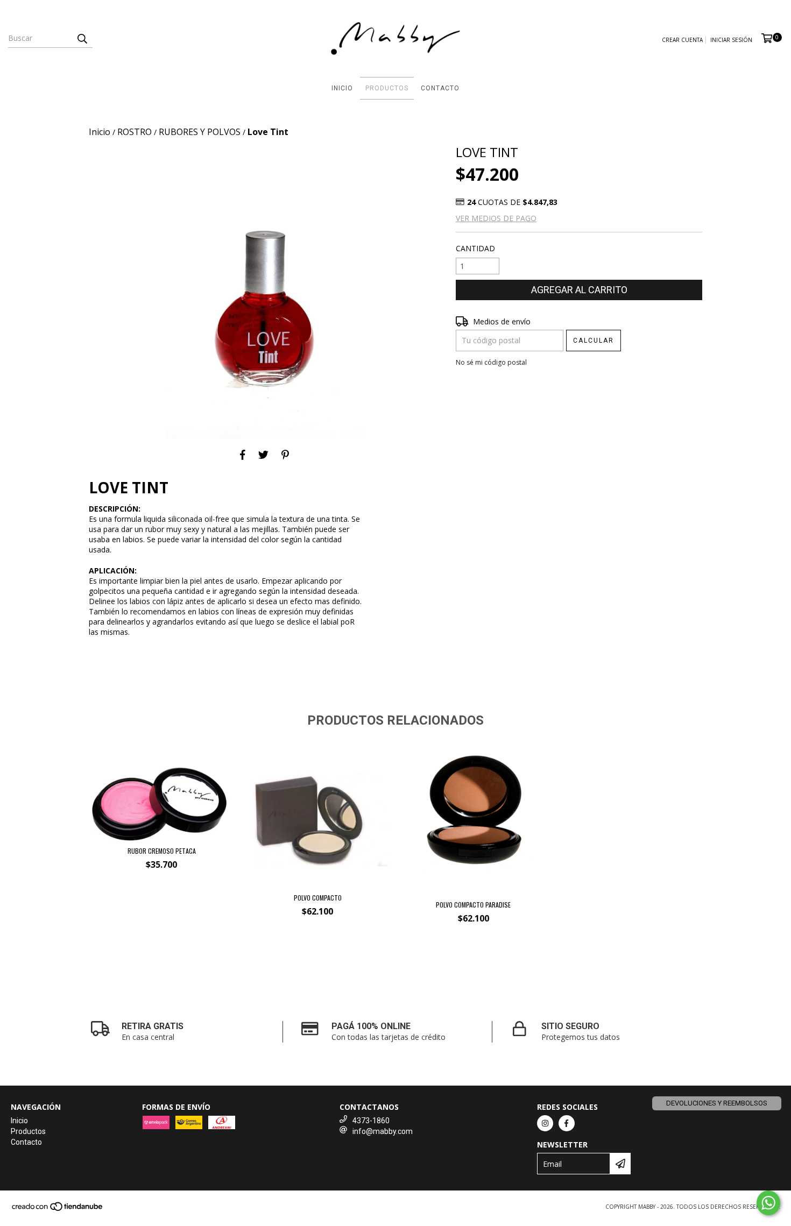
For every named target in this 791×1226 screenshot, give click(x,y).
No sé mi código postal (491, 362)
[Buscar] (82, 38)
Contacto (440, 88)
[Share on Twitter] (263, 455)
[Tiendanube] (58, 1210)
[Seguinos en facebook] (567, 1123)
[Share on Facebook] (242, 455)
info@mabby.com (382, 1131)
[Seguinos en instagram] (545, 1123)
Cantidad (475, 248)
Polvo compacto (318, 897)
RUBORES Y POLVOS (200, 131)
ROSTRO (134, 131)
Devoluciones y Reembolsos (716, 1103)
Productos (386, 88)
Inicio (342, 88)
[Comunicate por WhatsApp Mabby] (768, 1202)
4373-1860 (371, 1120)
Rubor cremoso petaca (162, 850)
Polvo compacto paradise (473, 904)
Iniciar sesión (731, 40)
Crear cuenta (682, 40)
